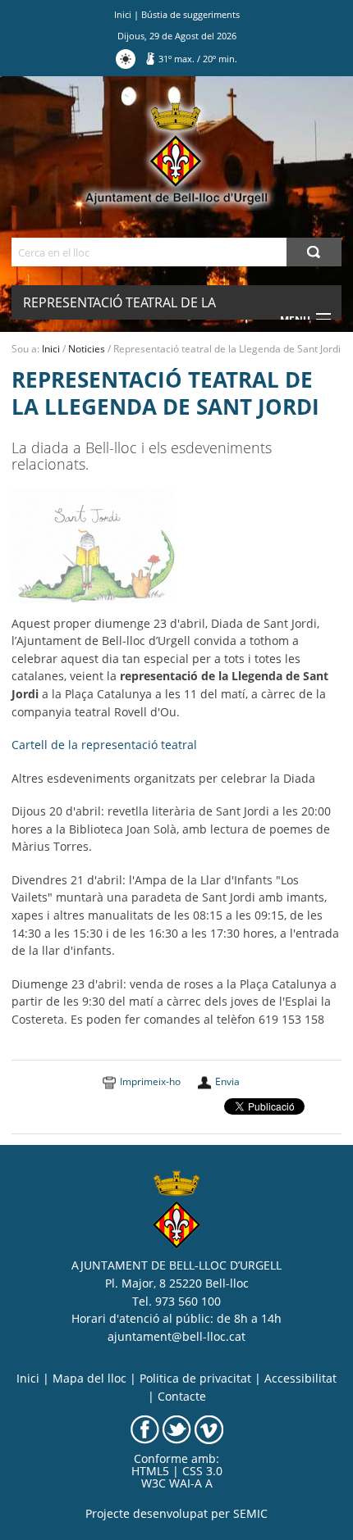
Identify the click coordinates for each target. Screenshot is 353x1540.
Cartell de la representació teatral (104, 745)
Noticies (86, 349)
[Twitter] (177, 1428)
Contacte (182, 1396)
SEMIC (250, 1513)
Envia (227, 1081)
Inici (122, 14)
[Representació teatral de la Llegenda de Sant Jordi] (93, 544)
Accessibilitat (300, 1378)
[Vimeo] (209, 1428)
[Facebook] (145, 1428)
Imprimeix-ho (150, 1081)
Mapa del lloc (89, 1378)
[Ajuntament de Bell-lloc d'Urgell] (176, 154)
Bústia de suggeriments (190, 14)
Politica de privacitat (195, 1378)
